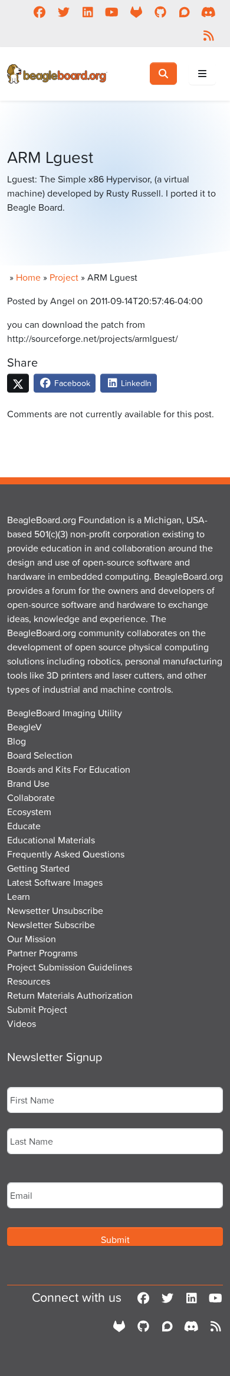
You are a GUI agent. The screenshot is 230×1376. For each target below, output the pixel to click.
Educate (24, 825)
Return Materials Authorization (70, 995)
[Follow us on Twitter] (63, 12)
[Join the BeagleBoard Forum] (184, 12)
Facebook (71, 382)
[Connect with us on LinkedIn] (87, 12)
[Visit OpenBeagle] (136, 12)
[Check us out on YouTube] (111, 12)
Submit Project (37, 1009)
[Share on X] (18, 383)
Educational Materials (51, 839)
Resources (28, 981)
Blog (16, 740)
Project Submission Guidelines (69, 966)
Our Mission (31, 938)
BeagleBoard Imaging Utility (64, 712)
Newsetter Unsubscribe (55, 910)
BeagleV (24, 726)
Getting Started (38, 868)
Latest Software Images (55, 882)
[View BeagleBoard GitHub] (160, 12)
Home (28, 277)
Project (64, 277)
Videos (21, 1023)
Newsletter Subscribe (51, 924)
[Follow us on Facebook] (39, 12)
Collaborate (31, 797)
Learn (18, 896)
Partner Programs (42, 952)
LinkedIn (135, 382)
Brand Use (28, 783)
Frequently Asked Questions (65, 853)
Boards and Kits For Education (68, 769)
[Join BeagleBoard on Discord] (208, 12)
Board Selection (40, 755)
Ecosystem (29, 811)
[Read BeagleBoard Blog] (208, 35)
